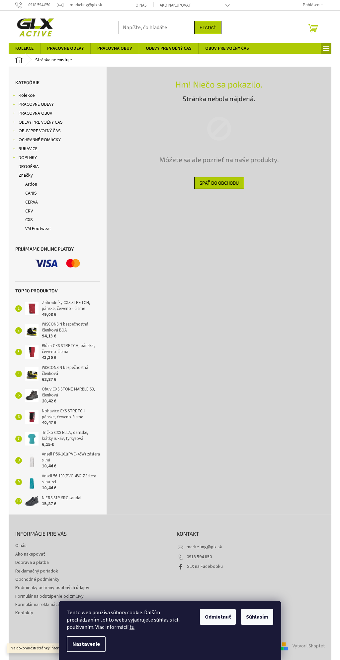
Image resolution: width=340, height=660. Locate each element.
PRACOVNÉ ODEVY (36, 104)
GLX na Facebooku (205, 566)
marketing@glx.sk (204, 547)
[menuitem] (24, 48)
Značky (26, 175)
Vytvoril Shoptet (309, 646)
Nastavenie (86, 644)
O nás (140, 5)
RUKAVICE (28, 149)
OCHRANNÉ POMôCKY (40, 140)
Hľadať (208, 27)
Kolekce (27, 95)
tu (131, 627)
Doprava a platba (32, 562)
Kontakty (24, 613)
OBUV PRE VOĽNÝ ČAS (40, 131)
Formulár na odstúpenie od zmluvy (49, 596)
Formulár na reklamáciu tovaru (45, 604)
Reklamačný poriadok (36, 571)
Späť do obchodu (219, 183)
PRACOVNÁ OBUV (35, 113)
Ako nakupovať (175, 5)
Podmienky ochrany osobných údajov (52, 587)
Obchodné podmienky (37, 579)
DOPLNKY (28, 157)
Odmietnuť (218, 617)
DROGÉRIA (29, 166)
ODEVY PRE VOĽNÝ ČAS (41, 122)
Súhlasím (257, 617)
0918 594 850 (199, 557)
